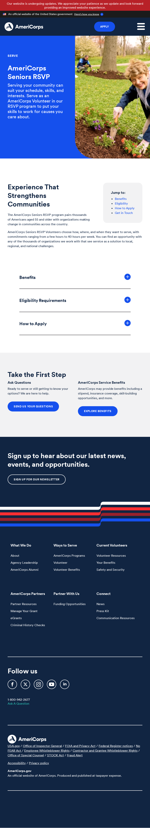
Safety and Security (110, 570)
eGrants (16, 618)
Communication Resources (115, 618)
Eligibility (121, 203)
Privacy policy (39, 763)
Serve (13, 56)
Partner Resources (24, 604)
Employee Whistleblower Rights (47, 750)
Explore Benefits (98, 411)
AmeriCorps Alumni (24, 570)
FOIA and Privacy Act (80, 746)
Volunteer (60, 562)
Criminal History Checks (28, 625)
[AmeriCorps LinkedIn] (64, 686)
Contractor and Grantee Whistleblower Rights (105, 750)
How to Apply (125, 208)
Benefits (121, 199)
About (15, 555)
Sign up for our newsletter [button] (37, 479)
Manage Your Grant (24, 611)
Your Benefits (105, 562)
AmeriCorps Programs (69, 555)
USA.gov (14, 746)
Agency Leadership (24, 562)
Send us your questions (33, 406)
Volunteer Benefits (67, 570)
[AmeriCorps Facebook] (13, 686)
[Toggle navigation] (143, 28)
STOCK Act (55, 755)
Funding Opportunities (70, 604)
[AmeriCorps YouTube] (52, 686)
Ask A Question (18, 703)
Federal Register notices (116, 746)
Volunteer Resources (111, 555)
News (100, 604)
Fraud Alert (75, 755)
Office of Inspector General (42, 746)
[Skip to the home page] (23, 27)
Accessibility (17, 763)
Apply (104, 26)
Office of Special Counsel (26, 755)
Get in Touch (124, 213)
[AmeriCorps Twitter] (26, 686)
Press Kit (102, 611)
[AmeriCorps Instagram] (39, 686)
